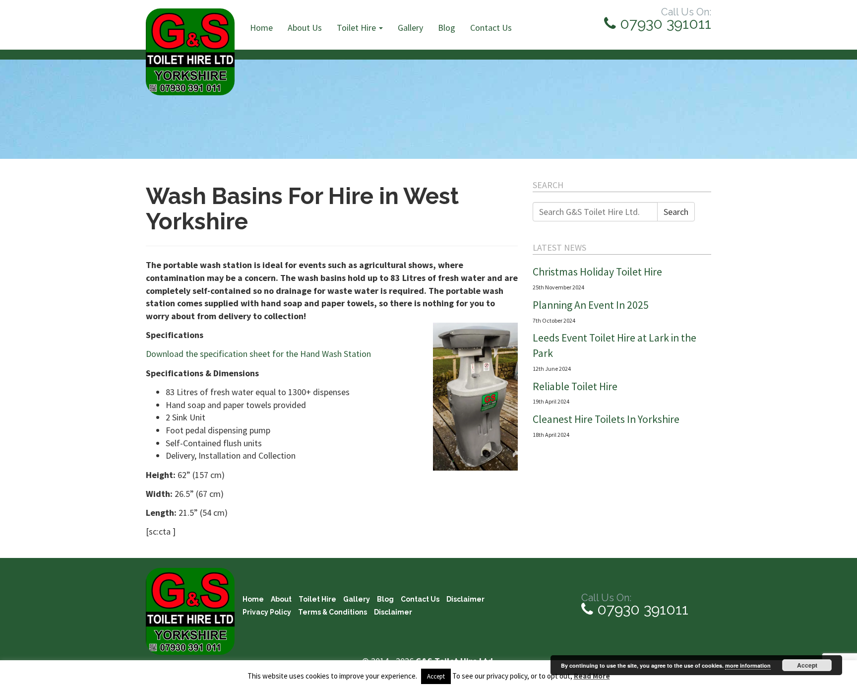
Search (676, 211)
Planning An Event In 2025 (591, 305)
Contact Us (491, 27)
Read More (592, 676)
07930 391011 (663, 23)
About (281, 599)
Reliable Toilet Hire (575, 386)
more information (748, 665)
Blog (446, 27)
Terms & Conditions (332, 612)
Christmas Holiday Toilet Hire (597, 271)
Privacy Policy (267, 612)
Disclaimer (465, 599)
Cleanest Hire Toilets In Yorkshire (606, 419)
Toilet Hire (357, 27)
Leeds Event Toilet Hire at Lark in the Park (614, 345)
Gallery (410, 27)
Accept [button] (436, 676)
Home (261, 27)
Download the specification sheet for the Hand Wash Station (258, 353)
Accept (807, 665)
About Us (305, 27)
